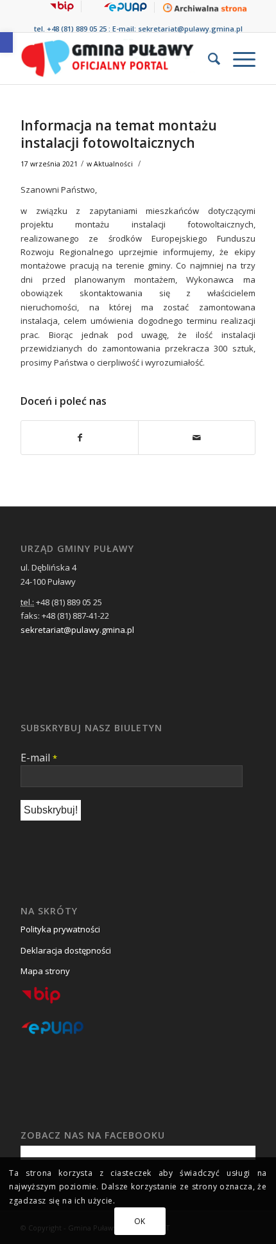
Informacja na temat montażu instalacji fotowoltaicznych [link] (119, 134)
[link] (6, 42)
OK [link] (140, 1221)
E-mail (39, 758)
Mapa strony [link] (45, 971)
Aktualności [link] (113, 163)
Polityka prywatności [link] (60, 929)
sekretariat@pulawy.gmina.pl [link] (190, 28)
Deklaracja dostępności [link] (66, 950)
